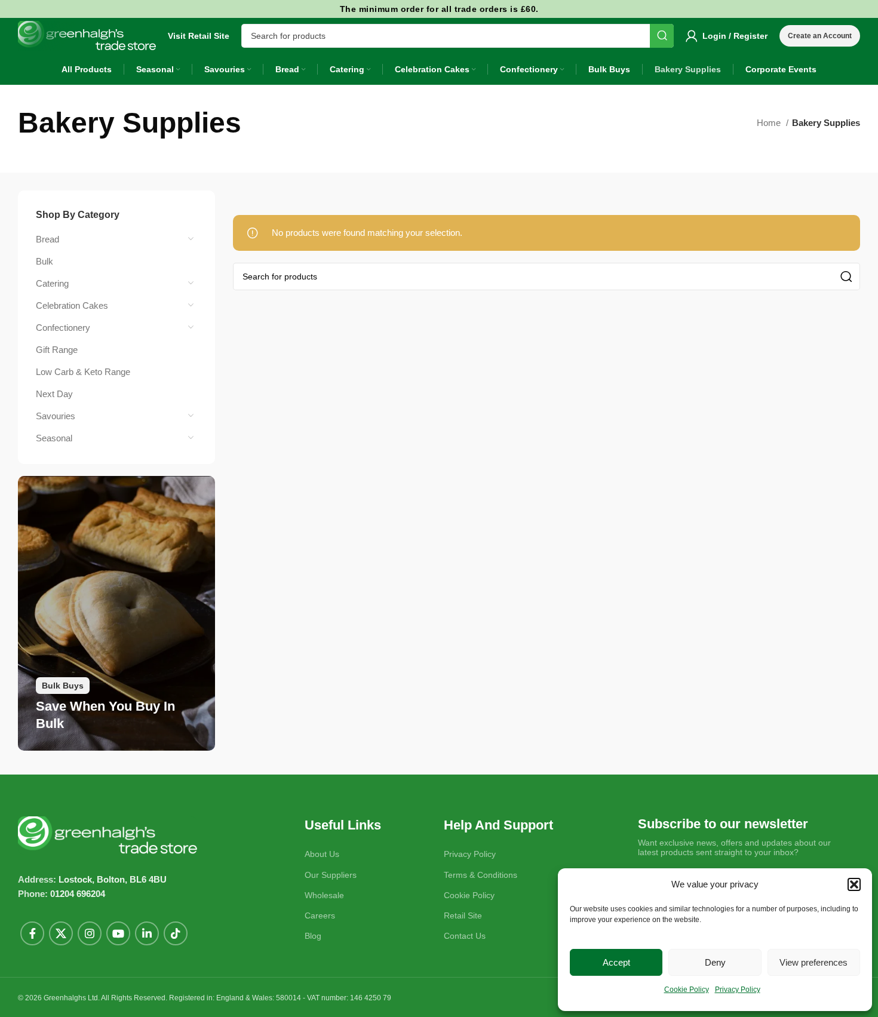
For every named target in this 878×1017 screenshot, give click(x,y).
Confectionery (63, 327)
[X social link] (61, 933)
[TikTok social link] (176, 933)
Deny (715, 962)
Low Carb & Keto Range (83, 372)
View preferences (813, 962)
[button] (854, 884)
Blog (313, 936)
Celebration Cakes (72, 305)
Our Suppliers (331, 875)
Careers (320, 915)
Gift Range (57, 350)
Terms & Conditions (480, 875)
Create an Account (820, 36)
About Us (322, 854)
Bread (47, 239)
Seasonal (54, 438)
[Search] (662, 36)
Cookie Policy (686, 989)
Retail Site (463, 915)
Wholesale (324, 895)
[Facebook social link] (32, 933)
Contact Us (465, 936)
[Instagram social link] (90, 933)
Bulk (44, 261)
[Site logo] (87, 35)
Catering (52, 283)
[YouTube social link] (118, 933)
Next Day (54, 394)
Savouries (55, 416)
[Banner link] (116, 613)
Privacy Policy (737, 989)
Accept (616, 962)
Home (770, 123)
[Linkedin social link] (147, 933)
